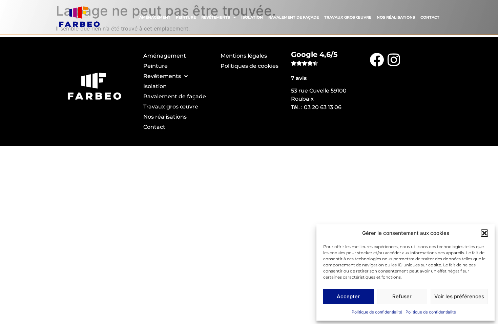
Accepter (348, 296)
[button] (484, 233)
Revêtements (215, 17)
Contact (429, 17)
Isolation (252, 17)
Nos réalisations (396, 17)
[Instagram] (393, 59)
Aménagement (154, 17)
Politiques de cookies (249, 66)
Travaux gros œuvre (347, 17)
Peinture (186, 17)
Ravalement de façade (293, 17)
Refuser (402, 296)
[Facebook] (376, 59)
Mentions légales (244, 56)
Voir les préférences (459, 296)
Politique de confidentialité (377, 312)
